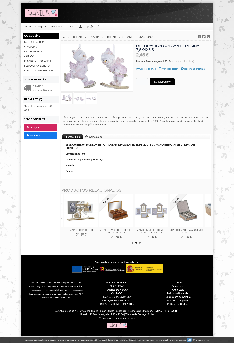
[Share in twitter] (204, 36)
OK (189, 340)
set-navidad (60, 298)
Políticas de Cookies (178, 304)
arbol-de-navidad (174, 117)
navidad (145, 117)
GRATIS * (38, 86)
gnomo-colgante (98, 121)
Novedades (56, 26)
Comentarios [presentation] (96, 136)
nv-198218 (155, 121)
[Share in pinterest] (208, 36)
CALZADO (29, 56)
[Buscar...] (98, 26)
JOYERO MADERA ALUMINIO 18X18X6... (186, 231)
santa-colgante (80, 121)
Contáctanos (178, 286)
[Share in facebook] (199, 36)
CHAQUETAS (30, 47)
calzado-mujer (35, 286)
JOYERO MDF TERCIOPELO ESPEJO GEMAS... (116, 231)
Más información (201, 340)
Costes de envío (147, 68)
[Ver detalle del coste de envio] (28, 89)
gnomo (160, 117)
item (124, 117)
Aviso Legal (178, 289)
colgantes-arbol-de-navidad (58, 287)
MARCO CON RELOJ (81, 230)
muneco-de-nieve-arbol (75, 124)
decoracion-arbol (34, 290)
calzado (77, 283)
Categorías (41, 26)
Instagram (35, 127)
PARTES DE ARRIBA (34, 42)
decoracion (133, 117)
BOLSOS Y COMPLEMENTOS (38, 70)
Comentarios (99, 124)
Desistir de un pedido (178, 300)
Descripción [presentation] (74, 136)
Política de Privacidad (178, 293)
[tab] (72, 136)
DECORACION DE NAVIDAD (94, 117)
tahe (68, 298)
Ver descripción (170, 68)
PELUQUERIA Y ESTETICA (37, 66)
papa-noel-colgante (194, 121)
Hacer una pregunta (194, 68)
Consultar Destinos (43, 90)
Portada (28, 26)
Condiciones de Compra (178, 296)
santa (153, 117)
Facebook (35, 135)
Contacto (70, 26)
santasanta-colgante (172, 121)
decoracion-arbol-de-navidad (122, 121)
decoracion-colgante (76, 290)
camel (45, 286)
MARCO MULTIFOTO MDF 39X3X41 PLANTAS (151, 231)
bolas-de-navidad (53, 283)
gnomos (67, 121)
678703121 (160, 310)
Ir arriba (178, 282)
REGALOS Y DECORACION (37, 61)
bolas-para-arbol (67, 283)
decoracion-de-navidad (196, 117)
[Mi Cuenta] (81, 26)
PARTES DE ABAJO (33, 51)
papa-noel (143, 121)
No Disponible (162, 81)
